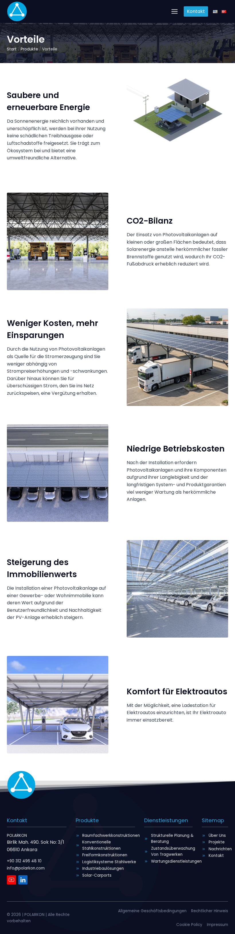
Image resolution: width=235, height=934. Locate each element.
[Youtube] (11, 879)
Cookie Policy (189, 924)
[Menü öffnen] (175, 11)
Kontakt (196, 11)
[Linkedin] (23, 879)
